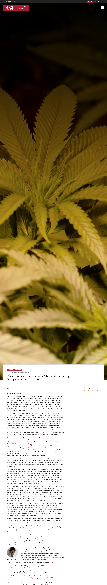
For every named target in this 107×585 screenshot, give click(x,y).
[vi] (53, 486)
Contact (96, 1)
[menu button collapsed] (102, 7)
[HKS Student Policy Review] (16, 8)
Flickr (51, 562)
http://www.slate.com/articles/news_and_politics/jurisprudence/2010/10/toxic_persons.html (35, 578)
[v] (21, 454)
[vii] (35, 490)
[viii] (24, 526)
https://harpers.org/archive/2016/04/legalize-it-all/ (22, 568)
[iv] (31, 444)
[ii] (9, 417)
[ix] (21, 528)
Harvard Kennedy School (10, 1)
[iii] (36, 434)
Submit (90, 1)
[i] (7, 566)
